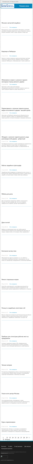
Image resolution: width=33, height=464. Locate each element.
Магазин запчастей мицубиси (11, 23)
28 (24, 438)
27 (21, 438)
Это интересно (13, 27)
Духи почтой (6, 223)
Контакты (3, 446)
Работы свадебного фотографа (11, 166)
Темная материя (7, 365)
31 (3, 440)
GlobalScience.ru (4, 453)
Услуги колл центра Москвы (10, 394)
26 (18, 438)
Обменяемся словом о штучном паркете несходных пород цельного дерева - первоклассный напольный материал (14, 82)
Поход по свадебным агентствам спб (13, 308)
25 (15, 438)
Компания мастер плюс (9, 251)
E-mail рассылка (18, 446)
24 (13, 438)
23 (10, 438)
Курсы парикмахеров (8, 422)
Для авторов (27, 446)
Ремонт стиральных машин (10, 280)
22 (7, 438)
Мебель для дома (7, 194)
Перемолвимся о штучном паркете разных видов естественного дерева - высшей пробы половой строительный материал (16, 110)
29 (27, 438)
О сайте (10, 446)
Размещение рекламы (6, 448)
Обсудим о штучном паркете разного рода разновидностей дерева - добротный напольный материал (15, 139)
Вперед (7, 440)
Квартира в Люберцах (9, 51)
